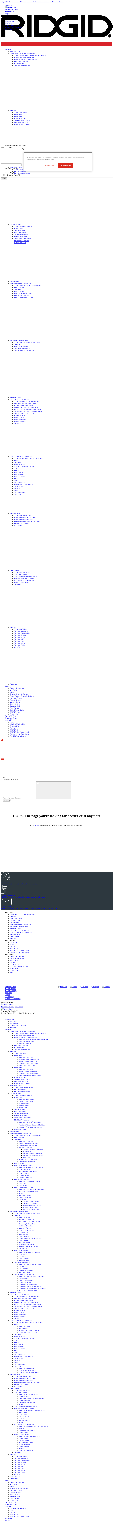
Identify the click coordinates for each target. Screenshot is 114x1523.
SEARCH (7, 800)
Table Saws (23, 1414)
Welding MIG (19, 639)
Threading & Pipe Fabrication (20, 283)
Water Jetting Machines (22, 238)
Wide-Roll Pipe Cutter (31, 1209)
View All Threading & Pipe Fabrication (28, 285)
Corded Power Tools (21, 582)
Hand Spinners (24, 1105)
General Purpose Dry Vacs (23, 519)
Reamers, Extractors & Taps (28, 1191)
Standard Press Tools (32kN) (29, 1061)
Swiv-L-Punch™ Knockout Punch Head (28, 411)
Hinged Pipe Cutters (30, 1207)
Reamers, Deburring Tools (28, 1290)
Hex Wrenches (24, 1232)
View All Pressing (20, 1053)
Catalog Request (15, 700)
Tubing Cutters (24, 1278)
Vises (16, 468)
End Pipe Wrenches (26, 1226)
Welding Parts (19, 641)
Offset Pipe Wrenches (26, 1230)
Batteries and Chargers (22, 1083)
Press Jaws (18, 1067)
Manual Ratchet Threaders (32, 1153)
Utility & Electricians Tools (19, 399)
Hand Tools (18, 228)
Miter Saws (23, 1412)
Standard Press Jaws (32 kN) (29, 1071)
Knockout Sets (19, 415)
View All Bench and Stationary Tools (32, 1410)
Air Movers (18, 525)
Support (8, 686)
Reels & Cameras (25, 1043)
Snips (16, 490)
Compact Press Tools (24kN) (29, 1063)
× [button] (1, 1015)
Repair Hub (9, 25)
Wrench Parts (23, 1248)
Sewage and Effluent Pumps (29, 1330)
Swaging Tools (24, 1260)
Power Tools (14, 570)
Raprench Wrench (26, 1228)
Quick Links (9, 954)
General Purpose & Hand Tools (21, 456)
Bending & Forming (21, 346)
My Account (9, 21)
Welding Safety (19, 643)
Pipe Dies (26, 1157)
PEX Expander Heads (22, 1091)
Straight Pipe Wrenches (27, 1219)
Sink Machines (19, 230)
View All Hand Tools (26, 1099)
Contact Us (14, 714)
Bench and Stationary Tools (24, 578)
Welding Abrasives (20, 631)
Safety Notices (15, 704)
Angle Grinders (24, 1444)
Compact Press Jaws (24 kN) (29, 1073)
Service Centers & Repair (19, 694)
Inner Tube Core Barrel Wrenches (30, 1221)
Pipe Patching (14, 281)
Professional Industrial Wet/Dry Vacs (27, 521)
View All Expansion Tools (23, 1087)
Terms (7, 995)
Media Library (15, 702)
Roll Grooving (19, 291)
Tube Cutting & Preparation (24, 350)
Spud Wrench (23, 1234)
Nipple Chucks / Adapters (28, 1159)
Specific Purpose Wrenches (28, 1246)
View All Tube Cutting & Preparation (32, 1276)
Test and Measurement (22, 1049)
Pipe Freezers (23, 1266)
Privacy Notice (10, 987)
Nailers (21, 1428)
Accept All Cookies (65, 165)
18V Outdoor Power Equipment (25, 576)
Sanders (21, 1404)
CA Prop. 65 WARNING (19, 966)
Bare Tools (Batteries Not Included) (31, 1398)
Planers (21, 1418)
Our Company (10, 940)
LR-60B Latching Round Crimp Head (27, 409)
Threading (17, 289)
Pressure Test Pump (26, 1270)
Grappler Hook (24, 1103)
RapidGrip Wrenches (27, 1224)
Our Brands (9, 11)
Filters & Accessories (21, 523)
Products (8, 1029)
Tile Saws (17, 584)
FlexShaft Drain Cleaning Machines (32, 1125)
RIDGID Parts (15, 712)
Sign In (12, 972)
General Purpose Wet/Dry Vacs (25, 517)
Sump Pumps (23, 1328)
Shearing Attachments (22, 1079)
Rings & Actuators (20, 1077)
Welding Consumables (22, 633)
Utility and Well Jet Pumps (28, 1332)
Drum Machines (20, 232)
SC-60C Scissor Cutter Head (24, 413)
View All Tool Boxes (26, 1368)
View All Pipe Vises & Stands (29, 1181)
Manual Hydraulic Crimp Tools (25, 403)
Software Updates (16, 706)
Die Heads (27, 1151)
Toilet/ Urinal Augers (26, 1101)
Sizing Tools (18, 423)
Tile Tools (17, 462)
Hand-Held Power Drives (28, 1145)
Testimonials (14, 726)
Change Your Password (13, 27)
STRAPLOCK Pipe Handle (24, 466)
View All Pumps (24, 1326)
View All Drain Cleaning (23, 226)
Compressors (23, 1432)
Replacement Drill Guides (23, 484)
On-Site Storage (19, 476)
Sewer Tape (23, 1107)
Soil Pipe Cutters (25, 1195)
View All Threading (26, 1141)
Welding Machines (20, 637)
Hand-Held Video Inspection (24, 1035)
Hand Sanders (24, 1446)
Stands (21, 1422)
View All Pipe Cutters (31, 1201)
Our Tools (8, 912)
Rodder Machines (20, 236)
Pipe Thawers (23, 1268)
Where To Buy (10, 716)
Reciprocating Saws (26, 1442)
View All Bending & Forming (29, 1252)
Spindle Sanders (24, 1420)
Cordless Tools (24, 1396)
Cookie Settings (10, 991)
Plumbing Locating (21, 1045)
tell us (37, 825)
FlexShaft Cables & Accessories (30, 1127)
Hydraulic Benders (25, 1177)
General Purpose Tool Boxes (29, 1372)
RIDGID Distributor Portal (19, 732)
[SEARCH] (53, 790)
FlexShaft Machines (21, 241)
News (12, 722)
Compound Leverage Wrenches (30, 1238)
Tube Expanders (24, 1258)
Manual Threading (25, 1147)
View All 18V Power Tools (28, 1394)
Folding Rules (19, 474)
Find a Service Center (17, 958)
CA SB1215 (14, 964)
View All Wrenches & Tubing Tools (27, 342)
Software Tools (15, 397)
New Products (15, 1476)
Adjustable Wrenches (26, 1244)
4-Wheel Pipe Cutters (30, 1203)
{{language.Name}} (12, 175)
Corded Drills (23, 1438)
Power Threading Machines (28, 1143)
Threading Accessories (27, 1161)
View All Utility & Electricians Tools (27, 401)
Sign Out (8, 29)
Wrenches (17, 344)
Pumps (16, 460)
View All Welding (20, 629)
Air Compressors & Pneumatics (25, 580)
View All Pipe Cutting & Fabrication (31, 1189)
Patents (12, 962)
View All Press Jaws (26, 1069)
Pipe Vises (22, 1183)
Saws (16, 480)
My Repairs (14, 1023)
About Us (8, 720)
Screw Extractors (20, 482)
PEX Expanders (20, 1089)
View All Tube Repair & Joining (30, 1264)
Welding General (20, 635)
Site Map (8, 993)
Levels (16, 470)
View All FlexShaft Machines (30, 1122)
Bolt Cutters (18, 472)
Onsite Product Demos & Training (22, 696)
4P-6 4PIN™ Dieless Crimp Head (26, 407)
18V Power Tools (20, 574)
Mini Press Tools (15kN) (27, 1065)
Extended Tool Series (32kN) (29, 1059)
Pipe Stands (23, 1185)
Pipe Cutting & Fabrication (23, 297)
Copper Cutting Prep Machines (30, 1286)
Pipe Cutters (23, 1199)
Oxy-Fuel (17, 647)
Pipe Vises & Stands (21, 295)
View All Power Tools (22, 572)
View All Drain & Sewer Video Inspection (34, 1039)
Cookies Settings (49, 165)
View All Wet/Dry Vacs (22, 515)
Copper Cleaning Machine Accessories (32, 1288)
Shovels (17, 488)
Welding (13, 627)
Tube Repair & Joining (22, 348)
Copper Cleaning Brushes (28, 1284)
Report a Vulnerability (13, 999)
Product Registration (17, 688)
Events (12, 728)
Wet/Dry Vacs (15, 513)
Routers (21, 1448)
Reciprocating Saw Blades (28, 1171)
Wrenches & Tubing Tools (19, 340)
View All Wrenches (25, 1217)
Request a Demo (11, 718)
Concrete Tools (19, 464)
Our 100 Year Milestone (18, 736)
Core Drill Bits (24, 1173)
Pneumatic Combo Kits (27, 1430)
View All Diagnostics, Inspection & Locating (30, 1033)
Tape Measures (19, 492)
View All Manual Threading (33, 1149)
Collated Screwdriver (26, 1450)
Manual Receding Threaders (33, 1155)
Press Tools (18, 1055)
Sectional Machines (21, 234)
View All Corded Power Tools (29, 1436)
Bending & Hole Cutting (23, 293)
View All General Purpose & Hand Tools (28, 458)
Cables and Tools (20, 243)
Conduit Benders (20, 421)
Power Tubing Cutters (26, 1280)
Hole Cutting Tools (25, 1169)
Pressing (13, 916)
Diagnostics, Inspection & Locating (22, 914)
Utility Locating (19, 1047)
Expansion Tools (16, 918)
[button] (57, 2)
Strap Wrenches (24, 1242)
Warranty (13, 692)
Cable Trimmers (19, 419)
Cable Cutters (19, 417)
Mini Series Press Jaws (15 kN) (30, 1075)
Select (4, 178)
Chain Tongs (23, 1240)
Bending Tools (24, 1254)
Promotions (14, 684)
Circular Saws (24, 1440)
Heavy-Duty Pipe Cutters (32, 1205)
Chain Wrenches (24, 1236)
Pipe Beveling (19, 287)
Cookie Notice (10, 989)
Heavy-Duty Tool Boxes (27, 1370)
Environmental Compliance (19, 734)
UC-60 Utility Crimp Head (23, 405)
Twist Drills (18, 486)
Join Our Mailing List (17, 724)
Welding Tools (19, 645)
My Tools (8, 23)
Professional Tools (11, 9)
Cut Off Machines (25, 1416)
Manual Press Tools (21, 1081)
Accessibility (9, 997)
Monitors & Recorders (26, 1041)
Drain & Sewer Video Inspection (25, 1037)
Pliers (16, 478)
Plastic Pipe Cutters (25, 1282)
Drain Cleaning (15, 224)
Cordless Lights (24, 1400)
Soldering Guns (24, 1272)
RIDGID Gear (15, 730)
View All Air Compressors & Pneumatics (33, 1426)
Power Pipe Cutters (25, 1197)
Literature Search (16, 698)
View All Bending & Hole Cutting (31, 1167)
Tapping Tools (24, 1175)
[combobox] (11, 164)
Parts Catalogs (15, 708)
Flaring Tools (23, 1256)
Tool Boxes (18, 494)
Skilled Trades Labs (17, 710)
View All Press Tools (26, 1057)
